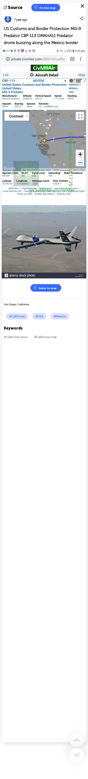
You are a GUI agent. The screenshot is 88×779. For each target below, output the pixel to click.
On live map (47, 7)
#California (17, 316)
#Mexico (60, 316)
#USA (39, 316)
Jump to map (47, 288)
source (15, 7)
